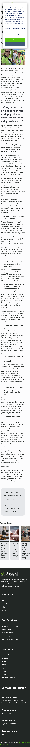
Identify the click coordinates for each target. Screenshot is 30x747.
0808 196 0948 (6, 713)
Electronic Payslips (10, 512)
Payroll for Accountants (12, 505)
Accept (15, 39)
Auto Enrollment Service (12, 508)
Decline (15, 44)
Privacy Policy (22, 742)
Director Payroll (9, 499)
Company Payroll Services (12, 492)
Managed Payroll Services (12, 496)
